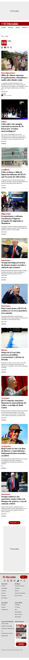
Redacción (3, 185)
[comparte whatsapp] (2, 47)
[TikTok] (18, 581)
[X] (8, 581)
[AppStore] (24, 581)
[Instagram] (11, 581)
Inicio (2, 36)
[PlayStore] (21, 581)
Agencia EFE (3, 141)
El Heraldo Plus (4, 91)
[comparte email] (8, 47)
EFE (2, 465)
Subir (23, 577)
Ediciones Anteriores (21, 644)
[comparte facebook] (5, 47)
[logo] (9, 577)
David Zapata (4, 231)
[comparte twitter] (11, 47)
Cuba (6, 36)
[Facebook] (5, 581)
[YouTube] (14, 581)
